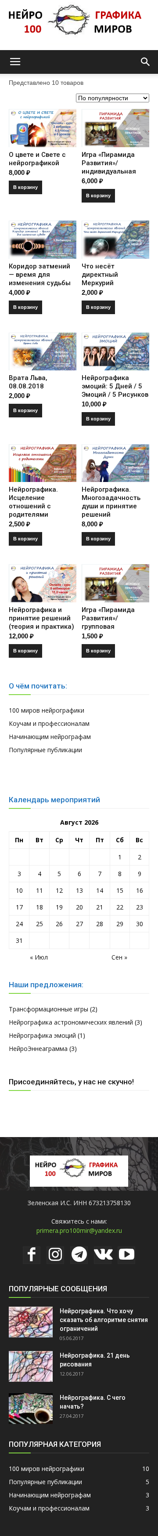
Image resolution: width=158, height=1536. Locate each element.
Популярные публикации (45, 750)
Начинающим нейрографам (50, 736)
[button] (145, 62)
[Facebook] (31, 1255)
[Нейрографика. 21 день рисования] (31, 1366)
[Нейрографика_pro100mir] (79, 25)
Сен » (119, 957)
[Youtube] (126, 1255)
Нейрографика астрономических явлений (71, 1022)
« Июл (39, 957)
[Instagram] (55, 1255)
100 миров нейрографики (46, 710)
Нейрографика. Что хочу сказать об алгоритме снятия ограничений (104, 1320)
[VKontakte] (102, 1255)
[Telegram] (79, 1255)
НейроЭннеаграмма (38, 1048)
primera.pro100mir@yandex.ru (79, 1230)
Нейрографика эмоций (42, 1035)
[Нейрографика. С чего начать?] (31, 1408)
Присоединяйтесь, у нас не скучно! (71, 1081)
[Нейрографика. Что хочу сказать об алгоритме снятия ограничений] (31, 1322)
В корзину (25, 187)
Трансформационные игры (48, 1009)
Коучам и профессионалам (49, 723)
